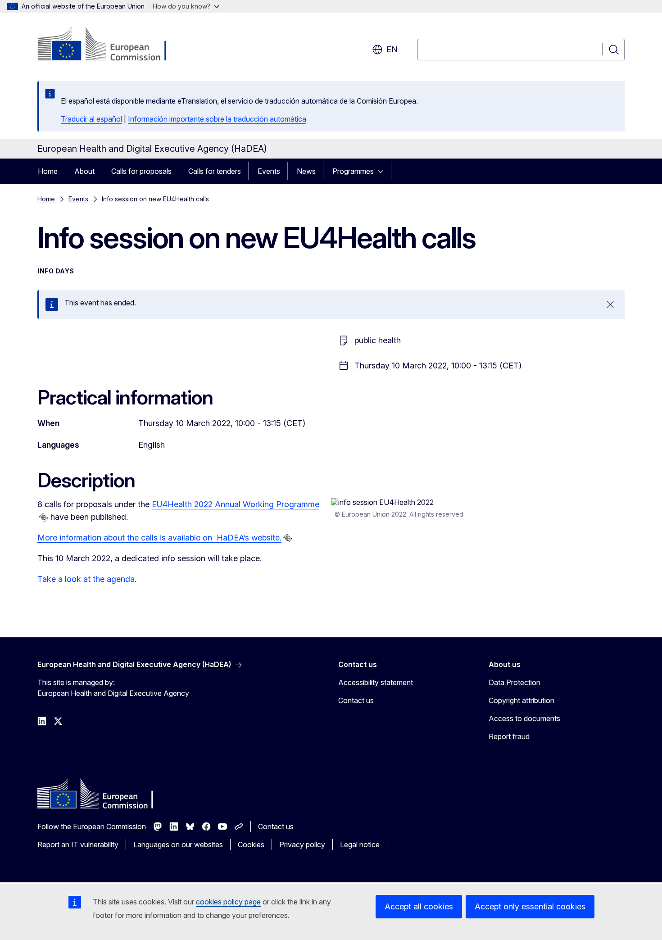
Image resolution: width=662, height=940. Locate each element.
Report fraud (509, 736)
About (84, 171)
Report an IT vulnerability (77, 844)
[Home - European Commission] (110, 45)
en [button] (392, 49)
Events (269, 171)
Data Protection (514, 682)
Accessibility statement (375, 682)
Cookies (251, 844)
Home (48, 171)
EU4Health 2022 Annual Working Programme (235, 504)
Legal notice (360, 844)
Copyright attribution (521, 700)
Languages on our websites (178, 844)
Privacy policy (302, 844)
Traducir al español (91, 118)
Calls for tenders (214, 171)
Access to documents (524, 718)
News (306, 171)
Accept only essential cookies (530, 906)
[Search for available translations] (43, 517)
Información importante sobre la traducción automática (217, 118)
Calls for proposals (141, 171)
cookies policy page (228, 901)
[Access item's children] (383, 171)
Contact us (356, 700)
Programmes (353, 171)
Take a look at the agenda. (86, 579)
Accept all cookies (419, 906)
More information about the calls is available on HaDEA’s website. (159, 537)
